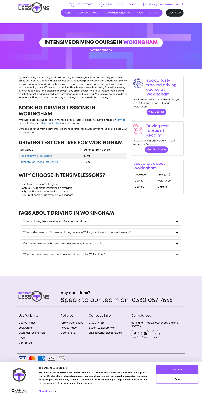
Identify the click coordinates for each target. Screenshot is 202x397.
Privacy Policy (69, 328)
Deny (177, 379)
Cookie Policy (68, 333)
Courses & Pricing (88, 13)
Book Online (25, 328)
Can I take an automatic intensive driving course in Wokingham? (62, 243)
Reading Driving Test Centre (36, 156)
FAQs (139, 13)
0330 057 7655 (84, 4)
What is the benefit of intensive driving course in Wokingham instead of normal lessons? (77, 232)
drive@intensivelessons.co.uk (166, 4)
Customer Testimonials (31, 333)
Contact (153, 13)
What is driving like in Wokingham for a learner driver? (56, 221)
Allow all (177, 369)
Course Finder (26, 323)
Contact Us (25, 343)
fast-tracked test (52, 123)
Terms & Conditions (72, 323)
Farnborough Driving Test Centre (39, 162)
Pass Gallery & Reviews (117, 13)
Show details (45, 391)
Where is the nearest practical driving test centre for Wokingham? (64, 254)
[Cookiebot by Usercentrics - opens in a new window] (19, 391)
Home (68, 13)
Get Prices (175, 13)
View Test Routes (156, 149)
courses (120, 120)
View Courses (156, 112)
